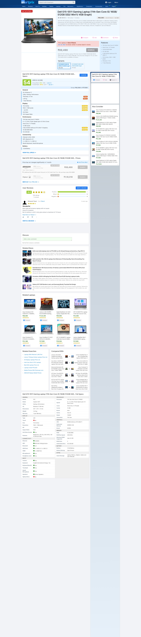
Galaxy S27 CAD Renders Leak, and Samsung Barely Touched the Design (54, 284)
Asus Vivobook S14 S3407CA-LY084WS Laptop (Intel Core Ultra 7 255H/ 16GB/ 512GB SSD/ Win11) (30, 313)
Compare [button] (83, 75)
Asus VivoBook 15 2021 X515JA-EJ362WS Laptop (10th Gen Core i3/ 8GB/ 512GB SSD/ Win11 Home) (46, 338)
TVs (64, 6)
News (23, 6)
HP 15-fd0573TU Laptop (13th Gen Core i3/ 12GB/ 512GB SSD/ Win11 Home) (80, 313)
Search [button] (91, 50)
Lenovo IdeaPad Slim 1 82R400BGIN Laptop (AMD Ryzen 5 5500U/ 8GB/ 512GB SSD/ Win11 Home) (80, 338)
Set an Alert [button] (62, 44)
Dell (118, 17)
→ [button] (31, 182)
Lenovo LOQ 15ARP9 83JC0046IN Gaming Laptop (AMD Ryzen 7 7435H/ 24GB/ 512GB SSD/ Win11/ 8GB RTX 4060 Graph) (46, 313)
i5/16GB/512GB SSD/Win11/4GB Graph (64, 65)
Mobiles (44, 6)
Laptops (58, 6)
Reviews (30, 6)
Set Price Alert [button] (83, 162)
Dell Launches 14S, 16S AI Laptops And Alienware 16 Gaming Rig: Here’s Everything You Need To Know (58, 260)
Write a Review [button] (81, 188)
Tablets (51, 6)
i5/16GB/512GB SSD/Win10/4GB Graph (77, 64)
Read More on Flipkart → (29, 214)
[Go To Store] (27, 167)
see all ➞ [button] (49, 83)
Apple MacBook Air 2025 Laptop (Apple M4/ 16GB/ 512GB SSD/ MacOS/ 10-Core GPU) (106, 161)
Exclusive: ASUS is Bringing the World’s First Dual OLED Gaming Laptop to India (56, 276)
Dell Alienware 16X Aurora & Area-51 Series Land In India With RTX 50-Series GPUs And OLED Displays (59, 268)
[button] (55, 152)
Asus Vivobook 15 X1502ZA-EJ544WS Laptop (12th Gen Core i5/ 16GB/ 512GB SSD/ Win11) (29, 338)
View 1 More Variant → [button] (28, 170)
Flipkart (43, 201)
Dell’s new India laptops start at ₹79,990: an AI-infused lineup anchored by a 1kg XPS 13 (59, 251)
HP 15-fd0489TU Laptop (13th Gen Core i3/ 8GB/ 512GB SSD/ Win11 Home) (63, 338)
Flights (114, 6)
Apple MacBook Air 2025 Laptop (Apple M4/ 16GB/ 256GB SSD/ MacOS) (63, 313)
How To (37, 6)
